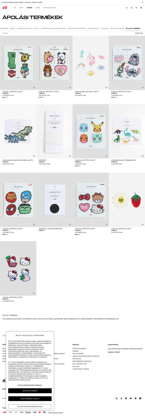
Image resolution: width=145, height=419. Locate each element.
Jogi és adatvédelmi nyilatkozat (86, 356)
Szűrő (137, 33)
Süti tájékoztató (79, 364)
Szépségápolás (49, 7)
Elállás (75, 366)
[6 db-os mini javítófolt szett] (90, 63)
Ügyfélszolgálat (79, 348)
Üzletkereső (77, 353)
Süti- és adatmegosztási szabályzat (30, 385)
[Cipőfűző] (54, 131)
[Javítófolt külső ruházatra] (54, 200)
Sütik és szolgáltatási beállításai (29, 406)
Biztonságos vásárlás (81, 361)
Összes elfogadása (29, 391)
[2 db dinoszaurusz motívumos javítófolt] (18, 131)
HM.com (5, 335)
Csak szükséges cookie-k (29, 399)
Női (15, 7)
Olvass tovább (114, 352)
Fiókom (75, 351)
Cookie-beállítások (80, 369)
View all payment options (55, 412)
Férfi (21, 7)
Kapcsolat (76, 359)
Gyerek (29, 7)
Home (38, 7)
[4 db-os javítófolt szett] (18, 63)
